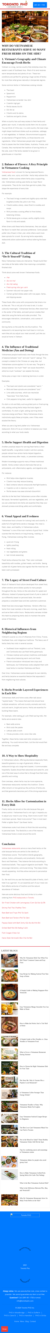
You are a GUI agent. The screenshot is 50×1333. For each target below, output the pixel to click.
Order (4, 1329)
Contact (33, 1321)
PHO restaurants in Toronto (23, 897)
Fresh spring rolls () (17, 287)
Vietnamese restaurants (11, 848)
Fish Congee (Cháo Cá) (11, 933)
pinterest (28, 1327)
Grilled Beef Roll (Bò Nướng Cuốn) (15, 928)
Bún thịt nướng (12, 284)
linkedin (18, 1327)
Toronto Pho (25, 1268)
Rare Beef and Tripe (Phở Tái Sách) (15, 913)
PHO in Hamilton (25, 1315)
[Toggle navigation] (30, 4)
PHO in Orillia (40, 1315)
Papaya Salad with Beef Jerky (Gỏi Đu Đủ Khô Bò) (21, 923)
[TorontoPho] (15, 3)
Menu (22, 1321)
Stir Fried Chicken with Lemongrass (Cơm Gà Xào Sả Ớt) (23, 902)
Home (16, 1321)
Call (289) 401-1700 (26, 1297)
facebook (25, 1327)
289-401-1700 (39, 5)
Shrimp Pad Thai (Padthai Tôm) (14, 907)
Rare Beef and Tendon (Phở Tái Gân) (16, 918)
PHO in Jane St (10, 1315)
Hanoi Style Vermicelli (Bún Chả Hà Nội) (17, 938)
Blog (27, 1321)
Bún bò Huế (11, 281)
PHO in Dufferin (34, 1312)
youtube (21, 1327)
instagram (31, 1327)
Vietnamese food (8, 172)
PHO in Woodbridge (17, 1312)
